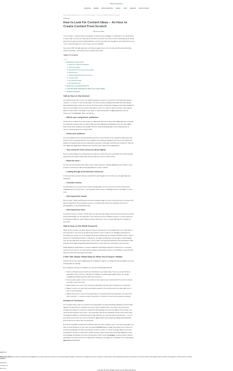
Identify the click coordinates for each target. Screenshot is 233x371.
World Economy (144, 8)
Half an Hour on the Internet (75, 62)
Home (65, 15)
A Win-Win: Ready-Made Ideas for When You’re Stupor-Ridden (86, 89)
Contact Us (4, 365)
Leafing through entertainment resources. (81, 75)
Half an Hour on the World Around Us (78, 86)
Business (96, 8)
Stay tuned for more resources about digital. (81, 70)
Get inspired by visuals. (75, 80)
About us (3, 368)
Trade (125, 8)
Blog (69, 15)
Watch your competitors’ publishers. (79, 64)
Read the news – (73, 72)
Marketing (87, 8)
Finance (118, 8)
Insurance (133, 8)
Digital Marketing (107, 8)
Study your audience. (75, 67)
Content (66, 36)
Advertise (3, 362)
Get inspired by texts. (75, 83)
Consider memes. (73, 78)
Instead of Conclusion (73, 91)
